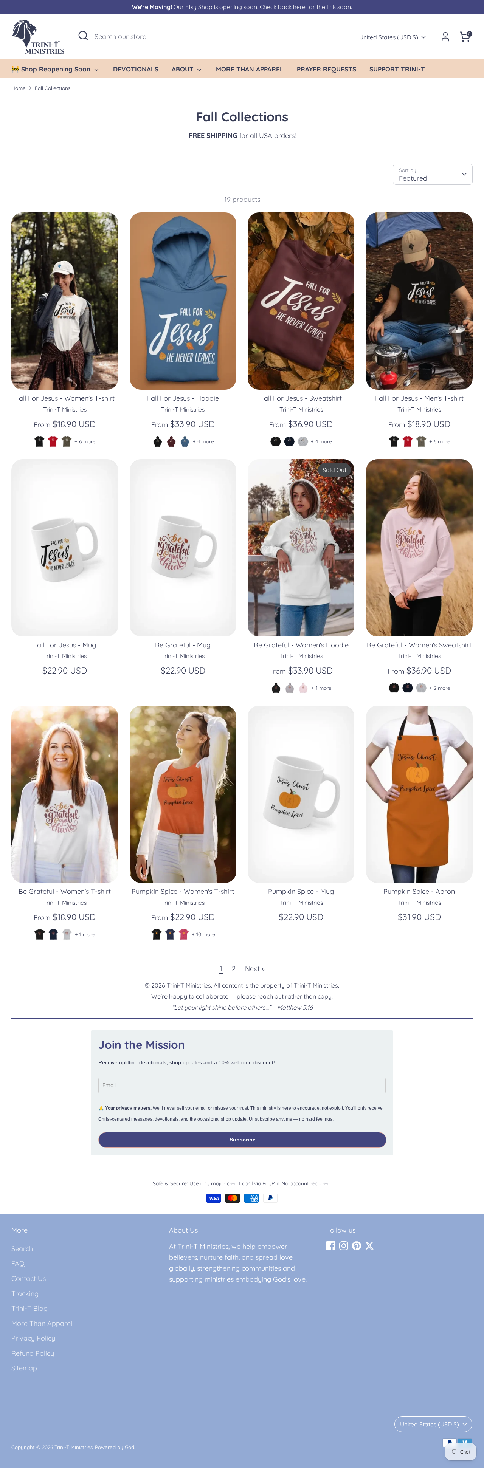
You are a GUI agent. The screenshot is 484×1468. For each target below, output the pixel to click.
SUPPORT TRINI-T (397, 69)
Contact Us (28, 1278)
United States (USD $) (388, 37)
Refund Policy (32, 1353)
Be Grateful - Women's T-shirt (65, 891)
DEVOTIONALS (135, 69)
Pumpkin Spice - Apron (419, 891)
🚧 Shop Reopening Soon (51, 69)
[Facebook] (330, 1245)
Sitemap (24, 1368)
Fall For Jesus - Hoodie (183, 398)
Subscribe (243, 1140)
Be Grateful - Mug (183, 645)
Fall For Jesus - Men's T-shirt (419, 398)
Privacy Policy (33, 1338)
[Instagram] (343, 1245)
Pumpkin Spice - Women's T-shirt (183, 891)
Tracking (25, 1293)
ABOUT (183, 69)
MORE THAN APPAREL (250, 69)
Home (18, 88)
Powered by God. (115, 1447)
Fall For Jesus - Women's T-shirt (65, 398)
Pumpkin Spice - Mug (301, 891)
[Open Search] (83, 35)
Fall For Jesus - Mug (64, 645)
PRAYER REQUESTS (326, 69)
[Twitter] (369, 1245)
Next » (255, 968)
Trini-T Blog (29, 1308)
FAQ (18, 1263)
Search (22, 1248)
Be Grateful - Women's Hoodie (301, 645)
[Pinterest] (356, 1245)
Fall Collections (52, 88)
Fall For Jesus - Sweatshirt (301, 398)
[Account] (445, 36)
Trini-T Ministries (73, 1447)
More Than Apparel (41, 1323)
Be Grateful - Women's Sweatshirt (419, 645)
